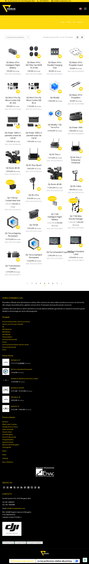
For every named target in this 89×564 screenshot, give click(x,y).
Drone (4, 342)
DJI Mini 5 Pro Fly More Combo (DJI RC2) (33, 100)
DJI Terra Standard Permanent (34, 256)
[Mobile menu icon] (85, 8)
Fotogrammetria (7, 440)
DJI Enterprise (7, 329)
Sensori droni (7, 432)
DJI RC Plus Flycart (34, 165)
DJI (3, 327)
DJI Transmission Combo (12, 267)
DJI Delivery (6, 332)
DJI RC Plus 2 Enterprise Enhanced (75, 160)
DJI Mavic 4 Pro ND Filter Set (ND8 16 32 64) (34, 65)
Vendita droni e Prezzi (10, 427)
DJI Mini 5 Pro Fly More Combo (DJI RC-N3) (12, 100)
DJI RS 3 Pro (34, 195)
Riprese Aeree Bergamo (10, 445)
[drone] (80, 9)
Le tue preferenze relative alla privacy (55, 561)
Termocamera (7, 337)
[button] (18, 56)
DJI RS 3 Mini (75, 186)
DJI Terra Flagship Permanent (13, 234)
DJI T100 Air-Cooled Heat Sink (12, 199)
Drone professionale (9, 339)
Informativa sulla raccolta (22, 561)
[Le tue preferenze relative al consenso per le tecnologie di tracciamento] (85, 560)
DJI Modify (54, 97)
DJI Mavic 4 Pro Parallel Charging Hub (54, 65)
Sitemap (5, 458)
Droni (4, 350)
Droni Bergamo (7, 434)
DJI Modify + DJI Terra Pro (55, 126)
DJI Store (5, 422)
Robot (4, 451)
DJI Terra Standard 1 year (76, 252)
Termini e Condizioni (35, 542)
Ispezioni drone (7, 442)
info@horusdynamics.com (16, 508)
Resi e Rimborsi (7, 462)
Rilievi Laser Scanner (9, 424)
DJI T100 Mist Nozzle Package (76, 217)
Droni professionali (9, 347)
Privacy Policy (9, 542)
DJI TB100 (33, 225)
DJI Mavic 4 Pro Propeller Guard (76, 63)
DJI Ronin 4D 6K (13, 168)
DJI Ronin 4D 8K (55, 184)
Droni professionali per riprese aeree (15, 344)
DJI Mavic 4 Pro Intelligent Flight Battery (13, 65)
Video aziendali (7, 429)
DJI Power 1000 (75, 127)
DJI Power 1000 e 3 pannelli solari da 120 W (34, 135)
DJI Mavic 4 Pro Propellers (75, 96)
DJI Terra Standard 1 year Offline (60, 252)
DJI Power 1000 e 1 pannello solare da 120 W (13, 135)
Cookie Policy (21, 542)
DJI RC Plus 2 (54, 154)
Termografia (6, 447)
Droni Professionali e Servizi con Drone (16, 322)
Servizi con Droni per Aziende (12, 324)
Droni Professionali (9, 437)
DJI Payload (6, 334)
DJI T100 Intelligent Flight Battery (55, 217)
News (4, 455)
